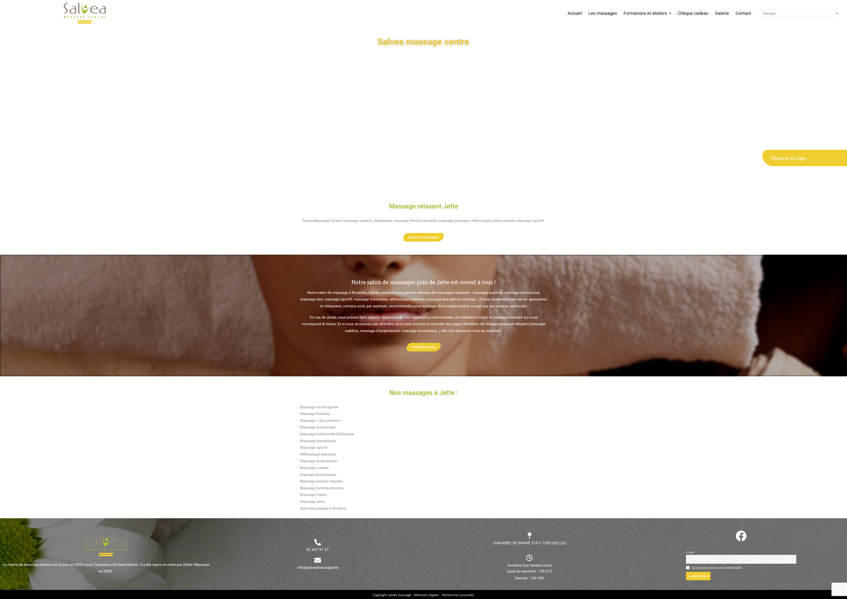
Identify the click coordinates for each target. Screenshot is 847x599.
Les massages (602, 13)
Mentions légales (426, 595)
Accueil (575, 13)
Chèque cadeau (693, 13)
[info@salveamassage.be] (317, 560)
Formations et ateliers (645, 13)
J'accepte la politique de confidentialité (716, 568)
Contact (743, 13)
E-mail (690, 552)
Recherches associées (458, 595)
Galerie (722, 13)
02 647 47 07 (317, 549)
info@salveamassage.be (317, 567)
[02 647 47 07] (317, 542)
